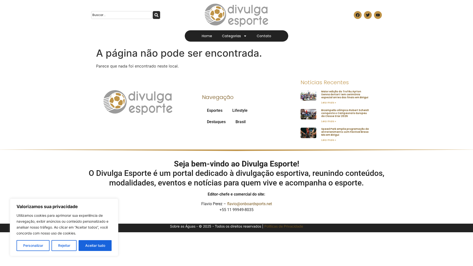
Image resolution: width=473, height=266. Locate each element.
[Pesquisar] (156, 15)
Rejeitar (64, 245)
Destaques (216, 121)
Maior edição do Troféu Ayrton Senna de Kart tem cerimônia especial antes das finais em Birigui (344, 94)
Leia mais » (328, 102)
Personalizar (33, 245)
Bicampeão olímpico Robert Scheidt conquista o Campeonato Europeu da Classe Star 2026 (345, 113)
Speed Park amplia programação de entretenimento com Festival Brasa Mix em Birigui (345, 132)
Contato (264, 35)
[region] (64, 227)
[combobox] (121, 15)
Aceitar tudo (95, 245)
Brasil (241, 121)
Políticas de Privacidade (283, 226)
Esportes (214, 110)
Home (207, 35)
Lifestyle (240, 110)
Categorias (231, 35)
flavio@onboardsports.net (249, 203)
